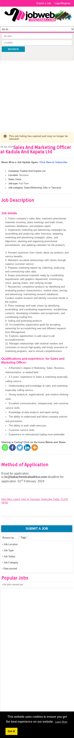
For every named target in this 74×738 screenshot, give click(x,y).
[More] (34, 447)
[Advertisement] (37, 93)
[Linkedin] (27, 447)
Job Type (9, 550)
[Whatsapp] (5, 447)
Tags (23, 537)
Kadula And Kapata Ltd (32, 171)
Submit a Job (43, 3)
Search (13, 49)
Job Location (11, 544)
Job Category (11, 562)
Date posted (10, 568)
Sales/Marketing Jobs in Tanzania (42, 187)
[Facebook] (12, 447)
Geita (18, 179)
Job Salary (9, 556)
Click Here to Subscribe (53, 162)
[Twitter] (20, 447)
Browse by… (9, 537)
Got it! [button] (11, 731)
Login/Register (62, 3)
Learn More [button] (61, 721)
